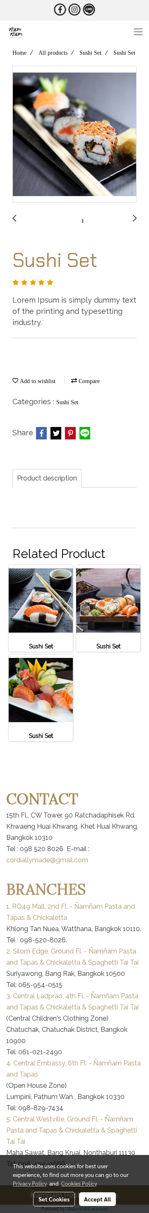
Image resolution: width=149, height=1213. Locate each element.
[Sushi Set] (74, 134)
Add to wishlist (36, 381)
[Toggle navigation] (138, 32)
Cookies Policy (79, 1183)
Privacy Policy (30, 1183)
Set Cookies (54, 1199)
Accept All (97, 1199)
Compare (88, 381)
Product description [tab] (47, 478)
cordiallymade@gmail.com (47, 860)
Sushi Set (67, 402)
